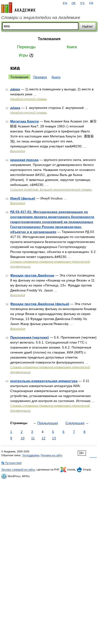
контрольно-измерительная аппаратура (44, 381)
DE (74, 3)
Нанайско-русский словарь (28, 99)
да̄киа (15, 89)
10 (22, 438)
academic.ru (18, 7)
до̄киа (15, 108)
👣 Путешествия (11, 462)
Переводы (26, 47)
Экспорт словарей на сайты (18, 469)
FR (91, 3)
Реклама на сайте (51, 455)
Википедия (17, 151)
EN (65, 3)
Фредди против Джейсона (32, 275)
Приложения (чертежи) (29, 337)
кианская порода (24, 160)
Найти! (87, 26)
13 (54, 438)
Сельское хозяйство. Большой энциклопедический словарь (51, 189)
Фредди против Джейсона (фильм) (39, 304)
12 (43, 438)
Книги (72, 47)
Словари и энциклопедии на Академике (40, 17)
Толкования (49, 39)
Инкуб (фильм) (22, 198)
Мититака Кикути (24, 121)
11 (33, 438)
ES (82, 3)
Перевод (40, 77)
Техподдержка (30, 455)
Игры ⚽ (26, 55)
